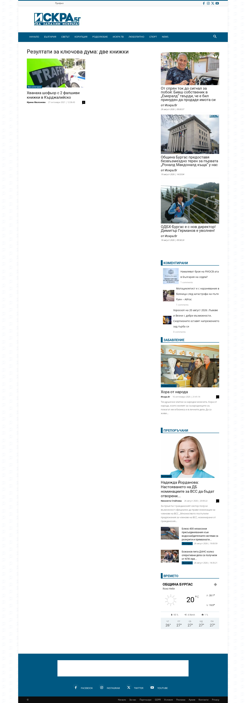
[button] (215, 37)
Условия (168, 699)
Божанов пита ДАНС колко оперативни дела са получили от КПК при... (199, 555)
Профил (59, 3)
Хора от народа (174, 392)
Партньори (145, 699)
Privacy (215, 699)
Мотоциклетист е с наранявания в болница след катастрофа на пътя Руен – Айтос (197, 294)
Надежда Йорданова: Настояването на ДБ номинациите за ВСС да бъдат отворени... (187, 489)
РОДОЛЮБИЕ (100, 36)
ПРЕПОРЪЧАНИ (176, 430)
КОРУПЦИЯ (81, 36)
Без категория (34, 86)
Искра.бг (165, 396)
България (166, 476)
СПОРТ (153, 36)
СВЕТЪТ (65, 36)
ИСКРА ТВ (118, 36)
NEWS (165, 36)
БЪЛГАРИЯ (50, 36)
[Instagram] (208, 3)
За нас (132, 699)
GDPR (158, 699)
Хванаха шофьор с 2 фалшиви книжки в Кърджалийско (53, 95)
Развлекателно (169, 385)
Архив (192, 699)
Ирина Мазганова (36, 102)
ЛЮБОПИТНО (136, 36)
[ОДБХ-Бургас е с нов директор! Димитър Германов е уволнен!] (190, 202)
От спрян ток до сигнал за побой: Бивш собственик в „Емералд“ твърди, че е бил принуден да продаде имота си (188, 94)
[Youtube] (217, 3)
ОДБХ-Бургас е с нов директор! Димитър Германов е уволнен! (188, 229)
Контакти (204, 699)
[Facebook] (204, 3)
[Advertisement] (123, 668)
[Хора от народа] (190, 366)
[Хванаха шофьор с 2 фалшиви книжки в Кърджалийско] (56, 73)
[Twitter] (213, 3)
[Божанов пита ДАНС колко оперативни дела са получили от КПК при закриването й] (170, 556)
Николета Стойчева (171, 500)
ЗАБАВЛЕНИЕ (174, 340)
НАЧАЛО (34, 36)
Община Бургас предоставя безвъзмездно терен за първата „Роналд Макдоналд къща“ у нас (189, 161)
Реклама (180, 699)
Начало (122, 699)
